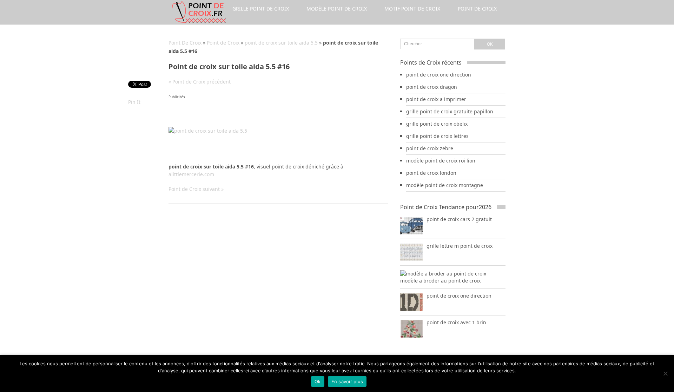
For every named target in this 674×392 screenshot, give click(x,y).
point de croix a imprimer (436, 99)
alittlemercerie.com (191, 174)
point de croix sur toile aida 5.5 (281, 42)
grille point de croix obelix (437, 123)
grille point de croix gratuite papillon (449, 111)
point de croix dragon (431, 87)
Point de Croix (477, 8)
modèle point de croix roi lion (440, 160)
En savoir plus (347, 381)
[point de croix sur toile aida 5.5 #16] (207, 130)
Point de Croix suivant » (196, 189)
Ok (318, 381)
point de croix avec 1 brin (456, 322)
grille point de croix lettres (437, 136)
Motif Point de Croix (412, 8)
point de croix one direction (438, 74)
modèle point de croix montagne (444, 185)
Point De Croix (184, 42)
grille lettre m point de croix (460, 245)
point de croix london (431, 173)
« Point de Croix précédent (199, 81)
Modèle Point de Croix (336, 8)
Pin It (134, 102)
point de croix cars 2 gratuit (459, 219)
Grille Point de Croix (260, 8)
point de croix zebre (429, 148)
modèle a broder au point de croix (440, 280)
